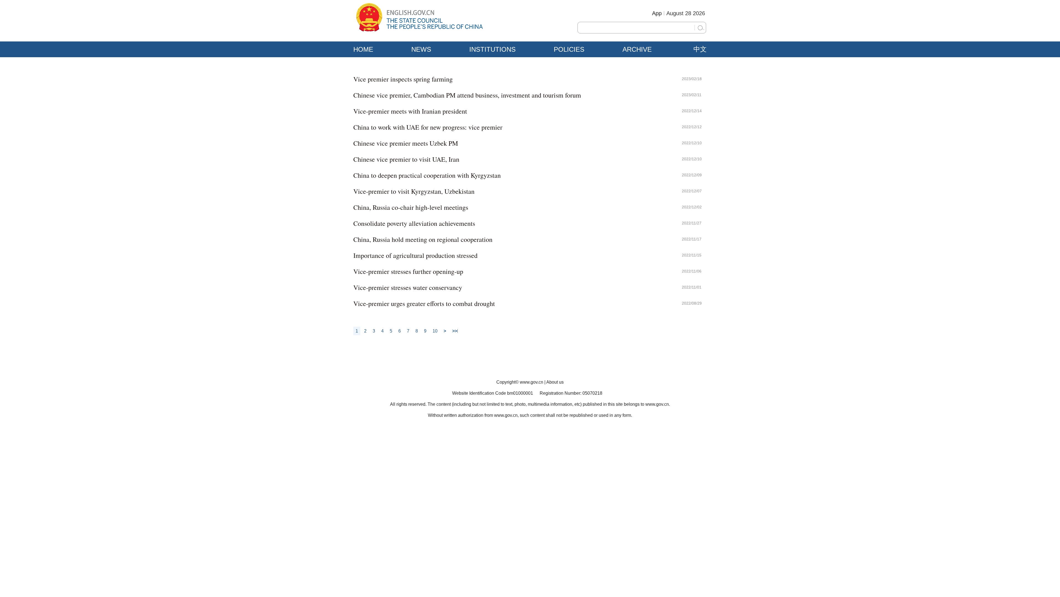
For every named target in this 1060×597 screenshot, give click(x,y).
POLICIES (569, 49)
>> (454, 331)
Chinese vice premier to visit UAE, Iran (406, 159)
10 (435, 331)
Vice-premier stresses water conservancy (407, 287)
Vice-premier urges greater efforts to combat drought (424, 303)
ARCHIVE (637, 49)
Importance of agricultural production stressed (415, 255)
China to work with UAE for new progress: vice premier (427, 127)
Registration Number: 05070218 (571, 393)
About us (555, 382)
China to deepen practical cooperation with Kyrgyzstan (427, 175)
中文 (700, 49)
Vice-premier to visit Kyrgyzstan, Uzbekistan (414, 191)
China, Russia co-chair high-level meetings (410, 207)
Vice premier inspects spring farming (403, 79)
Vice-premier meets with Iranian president (410, 111)
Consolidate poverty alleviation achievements (414, 223)
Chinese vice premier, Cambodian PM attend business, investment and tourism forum (467, 95)
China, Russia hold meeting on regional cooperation (422, 239)
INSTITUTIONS (492, 49)
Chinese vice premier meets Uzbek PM (405, 143)
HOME (363, 49)
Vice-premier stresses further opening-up (408, 271)
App (657, 13)
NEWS (421, 49)
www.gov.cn (531, 382)
